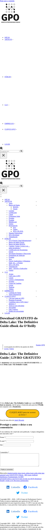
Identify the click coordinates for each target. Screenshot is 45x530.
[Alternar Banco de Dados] (36, 205)
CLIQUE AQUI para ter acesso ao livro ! (22, 413)
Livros (11, 285)
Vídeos (11, 289)
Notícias (11, 287)
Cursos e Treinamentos (16, 280)
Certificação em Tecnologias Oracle (18, 251)
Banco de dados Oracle (16, 242)
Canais (11, 278)
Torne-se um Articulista (16, 306)
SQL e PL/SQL (18, 231)
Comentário (4, 452)
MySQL (16, 207)
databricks (11, 473)
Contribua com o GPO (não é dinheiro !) (18, 303)
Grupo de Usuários (15, 283)
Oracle (15, 209)
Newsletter (12, 307)
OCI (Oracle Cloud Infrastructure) (20, 240)
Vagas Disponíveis (15, 294)
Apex (10, 203)
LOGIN (7, 144)
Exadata (11, 220)
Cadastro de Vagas (15, 293)
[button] (12, 39)
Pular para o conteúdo (7, 1)
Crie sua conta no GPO (16, 298)
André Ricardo (19, 420)
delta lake (17, 473)
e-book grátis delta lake (36, 473)
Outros (11, 224)
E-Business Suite (14, 216)
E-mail (3, 441)
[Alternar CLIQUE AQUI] (36, 296)
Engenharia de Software (17, 255)
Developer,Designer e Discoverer (20, 253)
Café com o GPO (14, 276)
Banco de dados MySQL (17, 244)
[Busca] (1, 149)
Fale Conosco (13, 309)
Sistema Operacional (15, 233)
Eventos (11, 218)
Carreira (11, 211)
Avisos (11, 274)
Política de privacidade (16, 311)
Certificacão (13, 212)
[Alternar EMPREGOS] (36, 291)
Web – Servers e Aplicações (18, 268)
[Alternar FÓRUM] (36, 239)
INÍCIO (7, 37)
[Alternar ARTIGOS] (36, 201)
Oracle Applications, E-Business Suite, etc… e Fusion (19, 262)
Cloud (11, 214)
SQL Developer (14, 235)
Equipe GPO (40, 345)
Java (14, 227)
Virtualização (13, 237)
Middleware (13, 222)
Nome (2, 437)
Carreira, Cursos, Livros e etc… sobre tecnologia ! (19, 247)
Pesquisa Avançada (15, 300)
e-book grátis (25, 473)
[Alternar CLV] (36, 272)
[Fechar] (3, 155)
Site (1, 445)
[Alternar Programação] (36, 226)
